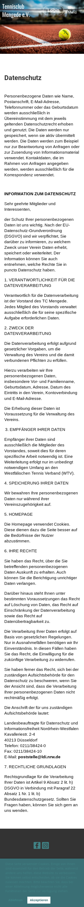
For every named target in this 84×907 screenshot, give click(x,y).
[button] (70, 891)
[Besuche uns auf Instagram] (45, 846)
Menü (72, 12)
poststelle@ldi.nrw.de (39, 757)
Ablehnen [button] (15, 900)
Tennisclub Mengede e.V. (16, 10)
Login (53, 10)
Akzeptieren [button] (39, 900)
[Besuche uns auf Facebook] (37, 846)
